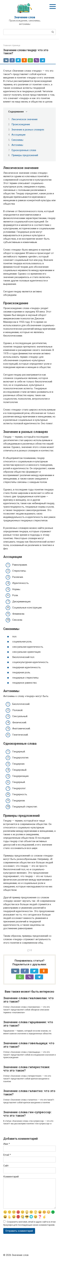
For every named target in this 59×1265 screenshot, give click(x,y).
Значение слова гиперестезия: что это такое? (26, 1068)
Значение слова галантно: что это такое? (29, 1092)
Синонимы (17, 139)
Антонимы (17, 144)
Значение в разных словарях (27, 129)
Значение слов (24, 17)
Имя (6, 1143)
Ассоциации (18, 134)
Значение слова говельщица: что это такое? (28, 1044)
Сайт (6, 1165)
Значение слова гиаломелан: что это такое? (28, 999)
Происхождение (20, 124)
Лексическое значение (24, 119)
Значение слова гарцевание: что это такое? (28, 1023)
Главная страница (11, 45)
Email (7, 1154)
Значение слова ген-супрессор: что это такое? (27, 1113)
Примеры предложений (24, 155)
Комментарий (11, 1176)
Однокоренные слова (23, 150)
